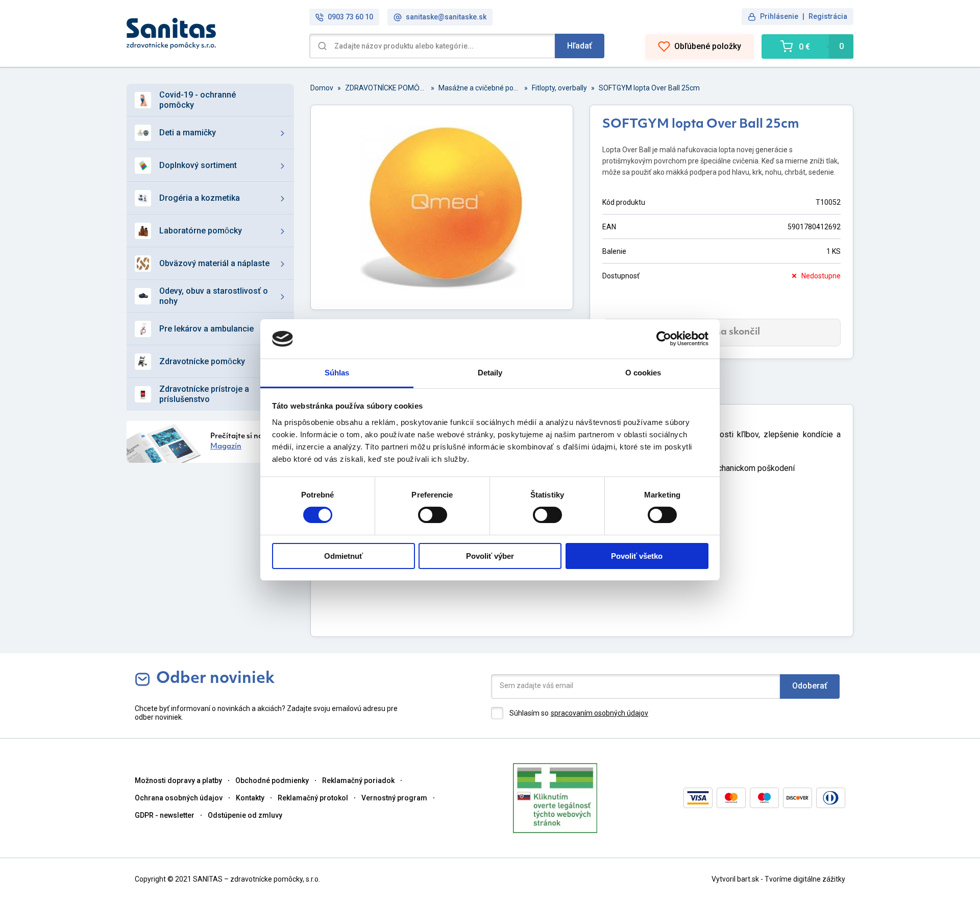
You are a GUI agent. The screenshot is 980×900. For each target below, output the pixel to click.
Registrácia (827, 16)
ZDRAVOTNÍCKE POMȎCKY (386, 88)
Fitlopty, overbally (559, 88)
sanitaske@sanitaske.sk (446, 17)
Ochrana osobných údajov (179, 798)
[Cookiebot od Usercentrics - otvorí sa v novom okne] (663, 338)
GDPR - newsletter (164, 815)
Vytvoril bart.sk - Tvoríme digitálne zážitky (778, 879)
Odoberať (809, 686)
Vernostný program (394, 798)
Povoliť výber (490, 556)
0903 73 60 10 (350, 17)
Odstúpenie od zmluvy (245, 815)
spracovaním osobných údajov (599, 713)
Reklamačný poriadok (358, 780)
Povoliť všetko (637, 556)
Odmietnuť (343, 556)
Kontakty (250, 798)
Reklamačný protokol (313, 798)
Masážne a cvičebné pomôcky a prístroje (479, 88)
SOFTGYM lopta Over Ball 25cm (649, 88)
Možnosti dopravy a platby (178, 780)
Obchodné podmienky (272, 780)
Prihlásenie (779, 16)
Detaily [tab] (490, 372)
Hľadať (579, 46)
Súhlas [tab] (337, 372)
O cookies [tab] (643, 372)
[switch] (432, 515)
